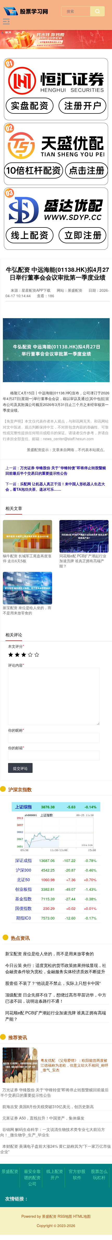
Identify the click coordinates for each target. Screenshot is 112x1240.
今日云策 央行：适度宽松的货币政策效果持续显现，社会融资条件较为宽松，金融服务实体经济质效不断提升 (55, 968)
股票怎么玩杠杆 (99, 1174)
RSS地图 (65, 1216)
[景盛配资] (27, 10)
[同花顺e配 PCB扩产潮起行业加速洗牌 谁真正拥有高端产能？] (84, 535)
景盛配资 (10, 1171)
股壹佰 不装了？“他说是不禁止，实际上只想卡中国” (53, 983)
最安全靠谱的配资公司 (32, 1177)
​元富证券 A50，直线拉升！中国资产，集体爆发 (43, 1118)
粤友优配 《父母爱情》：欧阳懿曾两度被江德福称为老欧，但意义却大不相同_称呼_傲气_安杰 (74, 1065)
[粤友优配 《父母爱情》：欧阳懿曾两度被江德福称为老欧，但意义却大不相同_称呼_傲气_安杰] (20, 1065)
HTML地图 (82, 1216)
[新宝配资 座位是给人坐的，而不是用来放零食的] (27, 587)
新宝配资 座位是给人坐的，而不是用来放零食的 (49, 954)
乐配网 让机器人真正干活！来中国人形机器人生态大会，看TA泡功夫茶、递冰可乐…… (55, 486)
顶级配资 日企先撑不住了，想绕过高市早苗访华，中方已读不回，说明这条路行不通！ (55, 998)
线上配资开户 (54, 1174)
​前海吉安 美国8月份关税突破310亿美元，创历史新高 (48, 1106)
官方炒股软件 (77, 1174)
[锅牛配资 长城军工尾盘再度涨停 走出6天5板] (27, 535)
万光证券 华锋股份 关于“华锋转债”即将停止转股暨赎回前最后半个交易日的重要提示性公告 (55, 470)
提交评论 (20, 768)
